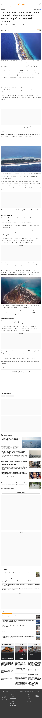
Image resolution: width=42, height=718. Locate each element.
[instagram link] (7, 697)
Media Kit (29, 701)
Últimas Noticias (13, 705)
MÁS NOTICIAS (21, 492)
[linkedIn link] (7, 699)
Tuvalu (3, 395)
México (29, 698)
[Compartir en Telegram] (37, 66)
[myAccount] (40, 4)
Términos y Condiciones (37, 693)
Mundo (2, 9)
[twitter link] (5, 697)
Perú (13, 701)
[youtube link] (2, 699)
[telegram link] (5, 699)
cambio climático (10, 395)
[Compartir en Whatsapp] (27, 66)
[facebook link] (2, 697)
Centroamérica (12, 703)
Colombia (13, 694)
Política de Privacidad (37, 696)
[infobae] (21, 4)
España (13, 696)
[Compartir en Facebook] (29, 66)
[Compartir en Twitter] (32, 66)
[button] (1, 4)
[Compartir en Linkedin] (34, 66)
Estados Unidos (13, 698)
